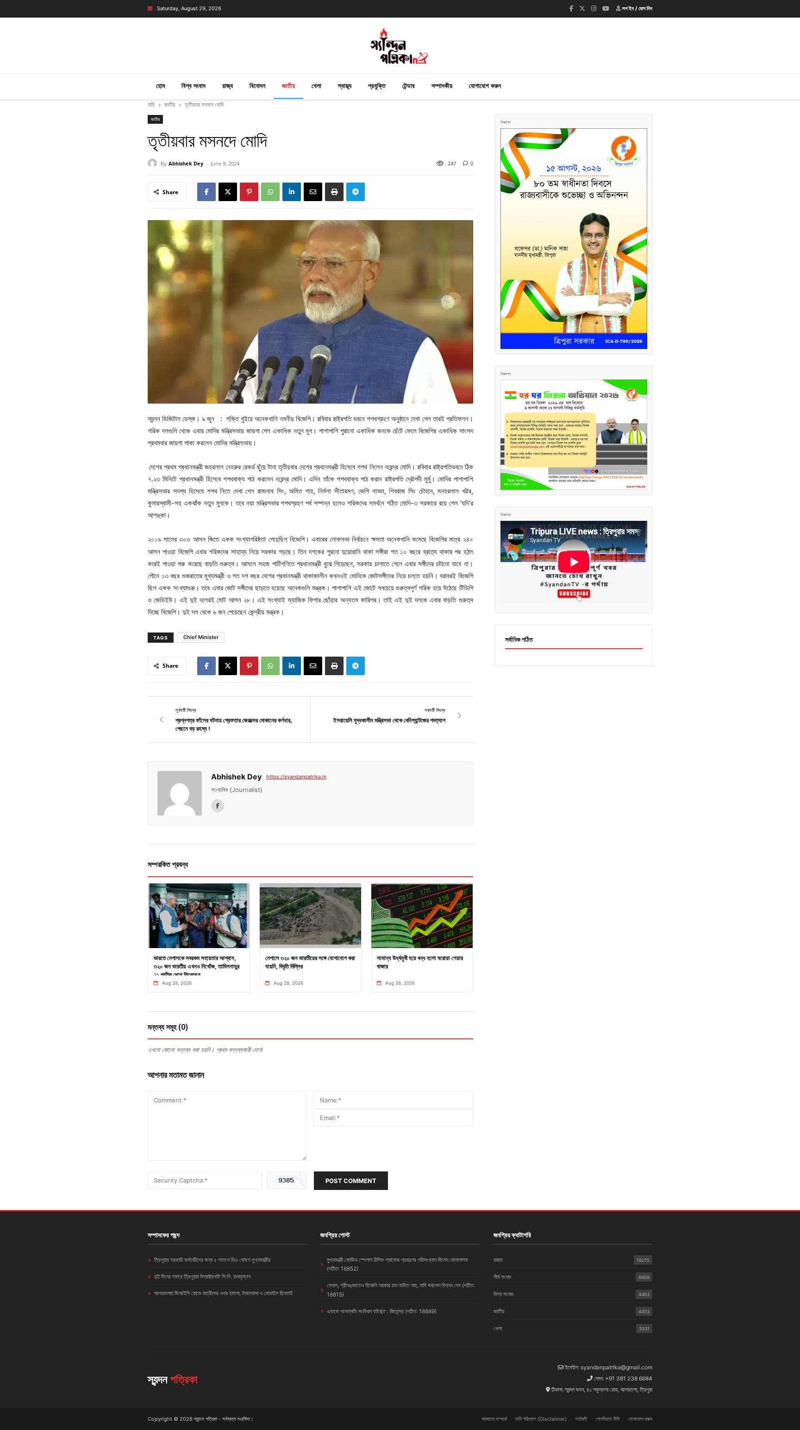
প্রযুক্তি (377, 85)
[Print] (334, 192)
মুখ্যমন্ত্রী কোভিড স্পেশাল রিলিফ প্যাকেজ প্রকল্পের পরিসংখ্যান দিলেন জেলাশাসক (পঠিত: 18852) (397, 1264)
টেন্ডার (408, 85)
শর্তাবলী (581, 1419)
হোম (160, 85)
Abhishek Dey (186, 163)
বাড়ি (151, 104)
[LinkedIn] (291, 192)
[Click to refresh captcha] (287, 1180)
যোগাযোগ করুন (485, 85)
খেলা (316, 85)
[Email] (313, 192)
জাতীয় (288, 85)
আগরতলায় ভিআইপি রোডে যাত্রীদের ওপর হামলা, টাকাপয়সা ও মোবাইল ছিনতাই (223, 1293)
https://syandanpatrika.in (296, 776)
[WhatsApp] (270, 192)
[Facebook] (571, 8)
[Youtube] (605, 8)
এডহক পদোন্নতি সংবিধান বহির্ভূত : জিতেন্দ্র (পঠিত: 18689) (382, 1311)
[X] (228, 192)
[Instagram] (593, 8)
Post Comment (350, 1180)
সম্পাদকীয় (441, 85)
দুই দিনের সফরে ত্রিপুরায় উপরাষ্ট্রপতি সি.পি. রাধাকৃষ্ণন (202, 1276)
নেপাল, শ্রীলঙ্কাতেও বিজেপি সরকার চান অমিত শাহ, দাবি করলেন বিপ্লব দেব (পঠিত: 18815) (401, 1289)
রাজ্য (227, 85)
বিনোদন (257, 85)
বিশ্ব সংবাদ (193, 85)
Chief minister (201, 637)
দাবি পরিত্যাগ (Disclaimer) (541, 1419)
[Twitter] (582, 8)
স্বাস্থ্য (344, 85)
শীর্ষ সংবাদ (572, 1276)
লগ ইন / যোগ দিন (636, 8)
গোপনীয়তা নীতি (607, 1419)
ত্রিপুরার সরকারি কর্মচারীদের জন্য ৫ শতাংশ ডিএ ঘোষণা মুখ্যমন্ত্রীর (212, 1259)
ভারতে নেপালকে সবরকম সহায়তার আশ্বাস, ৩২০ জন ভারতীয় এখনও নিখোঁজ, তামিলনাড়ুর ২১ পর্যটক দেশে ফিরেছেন (196, 966)
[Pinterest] (249, 192)
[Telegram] (355, 192)
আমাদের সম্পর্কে (494, 1419)
